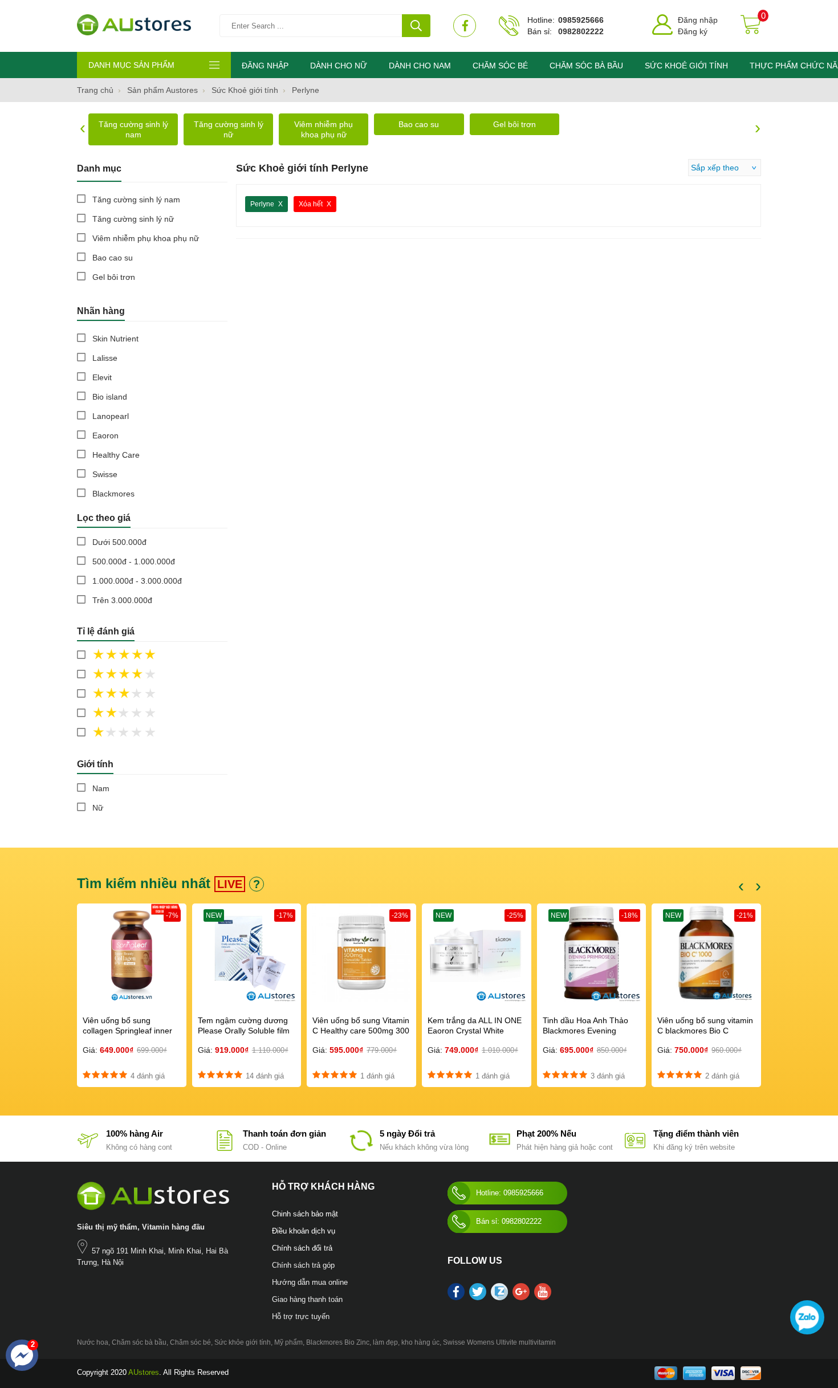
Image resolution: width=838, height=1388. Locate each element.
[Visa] (723, 1377)
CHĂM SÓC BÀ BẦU (586, 65)
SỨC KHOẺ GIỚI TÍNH (686, 65)
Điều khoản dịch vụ (303, 1231)
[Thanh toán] (694, 1377)
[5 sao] (148, 656)
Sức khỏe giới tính (242, 1342)
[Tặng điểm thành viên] (635, 1148)
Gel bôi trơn (514, 124)
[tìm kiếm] (416, 25)
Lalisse (104, 358)
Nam (100, 788)
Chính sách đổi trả (302, 1248)
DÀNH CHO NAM (420, 65)
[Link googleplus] (521, 1295)
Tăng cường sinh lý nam (133, 129)
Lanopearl (110, 416)
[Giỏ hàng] (751, 25)
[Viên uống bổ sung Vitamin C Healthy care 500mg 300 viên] (361, 953)
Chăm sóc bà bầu (139, 1342)
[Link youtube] (542, 1295)
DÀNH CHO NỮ (338, 65)
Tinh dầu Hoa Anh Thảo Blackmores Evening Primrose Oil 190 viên (585, 1030)
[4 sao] (148, 675)
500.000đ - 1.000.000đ (133, 561)
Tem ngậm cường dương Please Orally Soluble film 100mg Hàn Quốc (244, 1030)
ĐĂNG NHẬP (265, 65)
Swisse (104, 474)
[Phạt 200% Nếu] (498, 1148)
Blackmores (113, 493)
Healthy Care (116, 454)
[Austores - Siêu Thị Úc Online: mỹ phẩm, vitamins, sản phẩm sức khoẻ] (134, 26)
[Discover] (751, 1377)
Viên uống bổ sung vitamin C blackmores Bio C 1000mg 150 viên (705, 1030)
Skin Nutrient (115, 338)
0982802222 (581, 31)
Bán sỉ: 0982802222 (509, 1221)
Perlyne (262, 204)
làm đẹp (385, 1342)
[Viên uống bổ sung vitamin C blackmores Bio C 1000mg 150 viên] (706, 953)
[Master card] (665, 1377)
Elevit (102, 377)
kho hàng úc (420, 1342)
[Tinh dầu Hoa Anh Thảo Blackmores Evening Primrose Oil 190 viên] (592, 953)
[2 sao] (148, 714)
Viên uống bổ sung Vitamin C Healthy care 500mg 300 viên (360, 1030)
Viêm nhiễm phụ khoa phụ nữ (323, 129)
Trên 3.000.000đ (122, 600)
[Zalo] (807, 1317)
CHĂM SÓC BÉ (500, 65)
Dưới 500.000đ (119, 542)
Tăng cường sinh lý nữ (228, 129)
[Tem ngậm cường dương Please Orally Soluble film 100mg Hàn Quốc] (247, 953)
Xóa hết (311, 204)
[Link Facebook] (464, 25)
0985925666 (581, 20)
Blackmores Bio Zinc (337, 1342)
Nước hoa (92, 1342)
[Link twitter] (477, 1295)
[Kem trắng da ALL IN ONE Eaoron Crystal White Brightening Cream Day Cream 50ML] (477, 953)
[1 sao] (148, 733)
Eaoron (105, 435)
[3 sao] (148, 694)
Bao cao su (418, 124)
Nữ (97, 807)
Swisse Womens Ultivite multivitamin (499, 1342)
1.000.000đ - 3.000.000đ (137, 580)
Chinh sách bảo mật (305, 1214)
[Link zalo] (499, 1297)
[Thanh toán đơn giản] (224, 1148)
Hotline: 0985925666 (509, 1192)
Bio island (109, 396)
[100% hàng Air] (88, 1148)
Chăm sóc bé (190, 1342)
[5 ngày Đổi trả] (361, 1148)
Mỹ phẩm (288, 1342)
